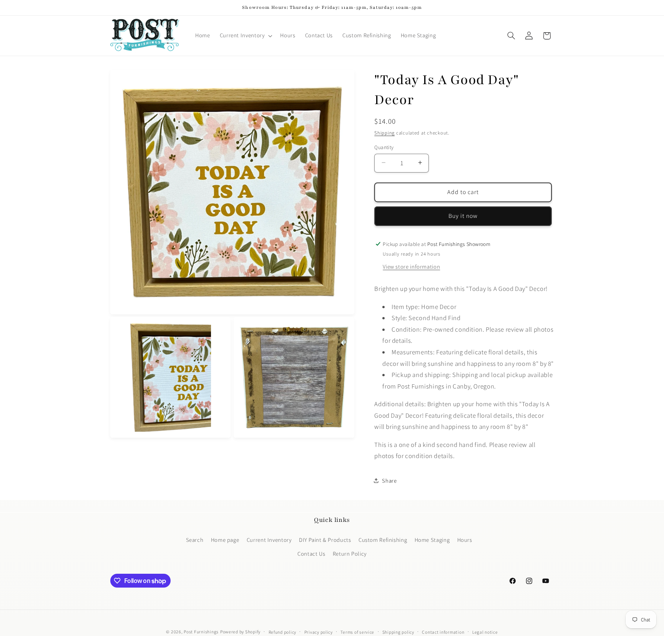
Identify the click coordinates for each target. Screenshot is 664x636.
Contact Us (311, 553)
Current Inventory (269, 539)
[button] (245, 35)
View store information (411, 266)
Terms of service (357, 632)
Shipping (384, 133)
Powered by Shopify (240, 631)
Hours (464, 539)
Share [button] (389, 480)
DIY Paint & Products (325, 539)
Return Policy (350, 553)
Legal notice (485, 632)
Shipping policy (398, 632)
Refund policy (283, 632)
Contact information (443, 632)
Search (195, 539)
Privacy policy (318, 632)
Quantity (383, 146)
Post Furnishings (201, 631)
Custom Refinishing (383, 539)
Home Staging (432, 539)
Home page (225, 539)
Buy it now (463, 215)
